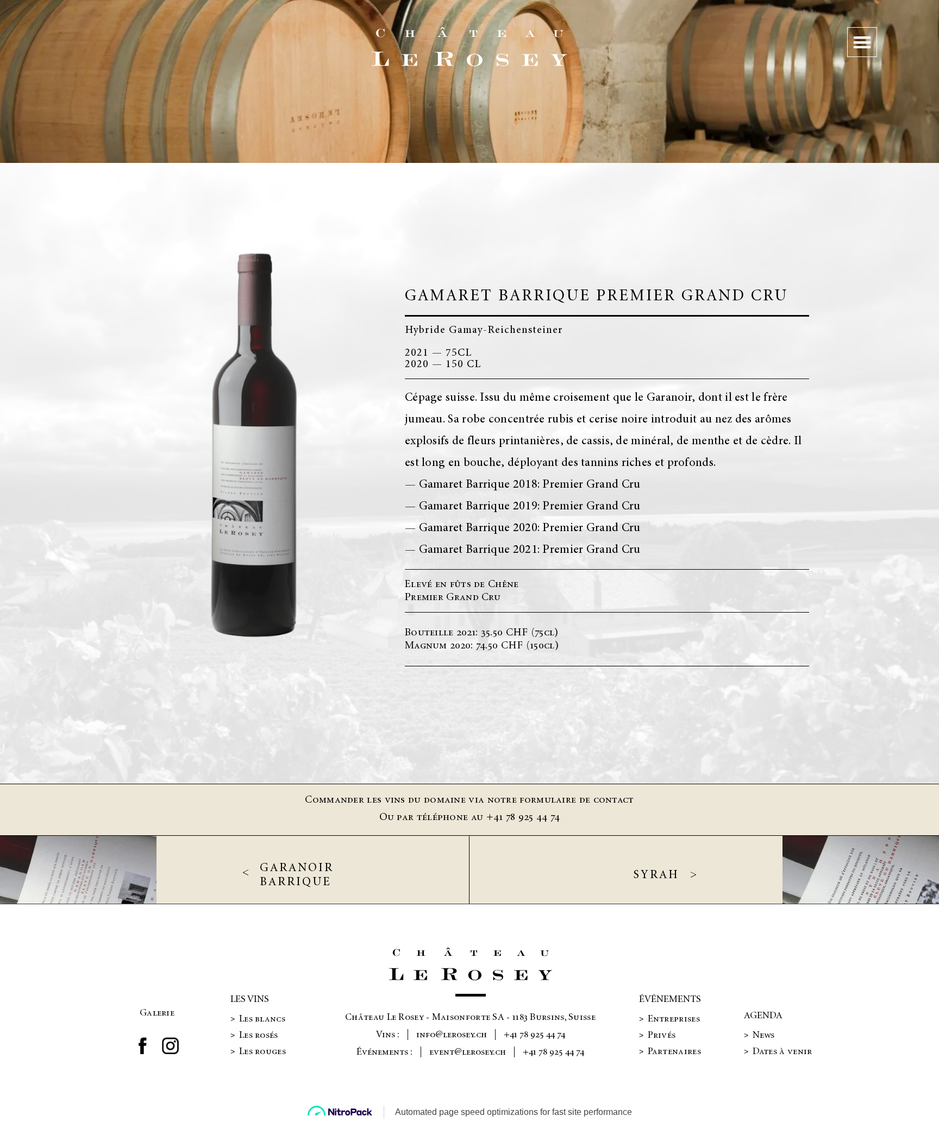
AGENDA (763, 1015)
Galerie (157, 1012)
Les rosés (254, 1035)
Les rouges (258, 1051)
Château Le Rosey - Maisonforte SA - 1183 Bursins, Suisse (470, 1017)
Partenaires (670, 1051)
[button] (862, 42)
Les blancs (257, 1018)
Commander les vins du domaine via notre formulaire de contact (469, 799)
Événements (670, 999)
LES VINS (249, 999)
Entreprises (669, 1018)
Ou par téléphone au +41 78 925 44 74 (469, 817)
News (759, 1035)
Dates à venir (778, 1051)
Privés (657, 1035)
